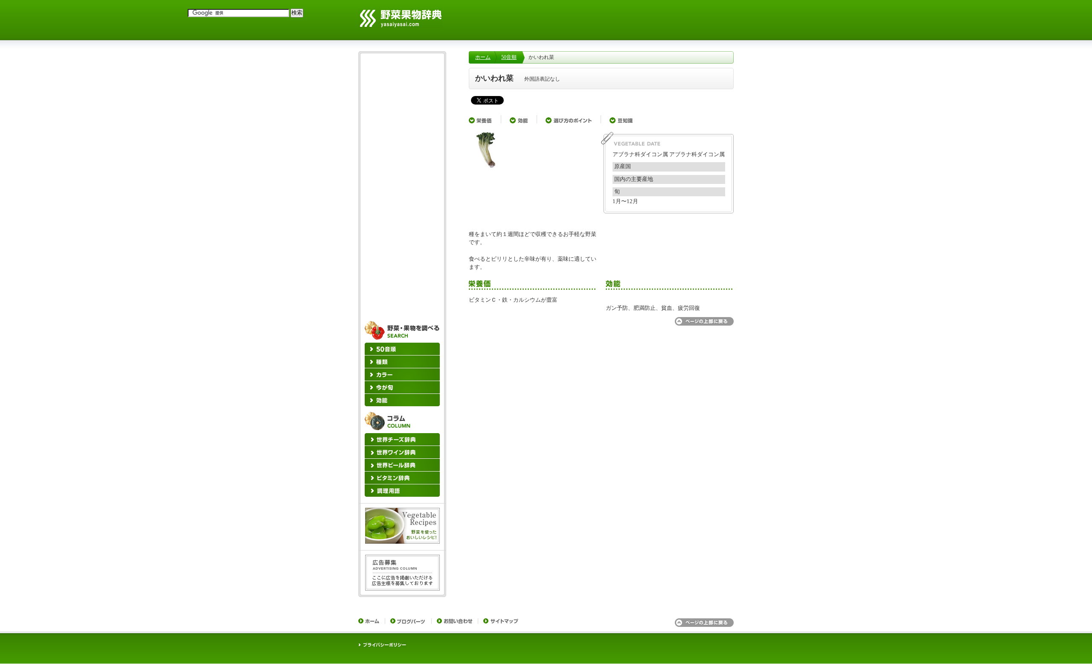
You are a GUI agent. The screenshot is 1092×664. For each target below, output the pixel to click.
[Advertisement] (601, 404)
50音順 (509, 57)
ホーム (483, 57)
